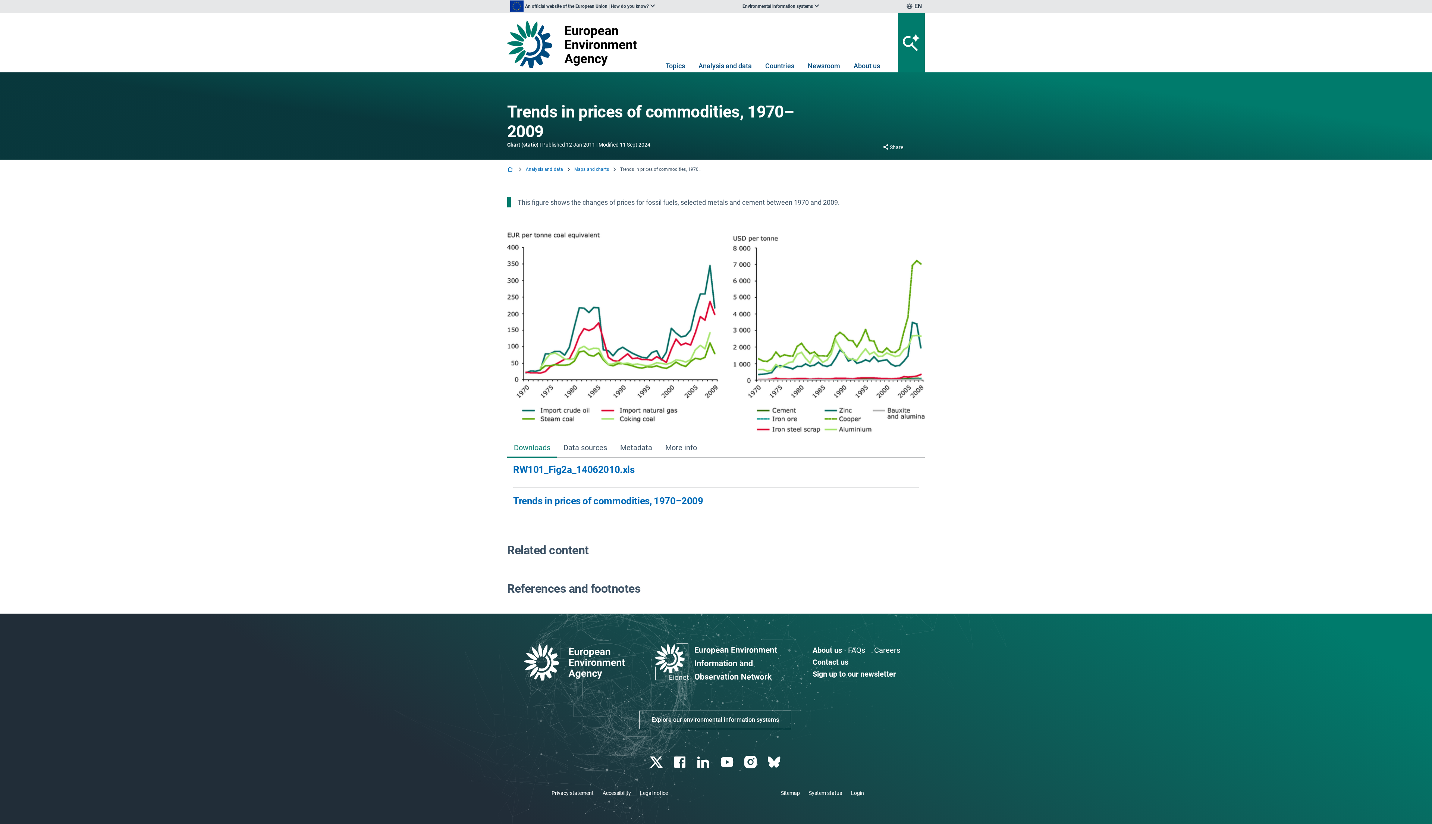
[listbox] (582, 6)
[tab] (532, 448)
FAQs (856, 650)
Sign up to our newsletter (854, 674)
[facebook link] (680, 762)
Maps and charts (591, 169)
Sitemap (790, 793)
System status (825, 793)
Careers (887, 650)
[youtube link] (727, 762)
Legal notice (654, 793)
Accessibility (617, 793)
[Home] (511, 170)
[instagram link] (751, 762)
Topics (675, 66)
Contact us (830, 662)
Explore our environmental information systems (715, 719)
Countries (779, 66)
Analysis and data (725, 66)
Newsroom (824, 66)
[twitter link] (656, 762)
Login (857, 793)
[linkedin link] (704, 762)
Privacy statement (573, 793)
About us (867, 66)
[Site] (575, 44)
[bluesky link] (774, 762)
